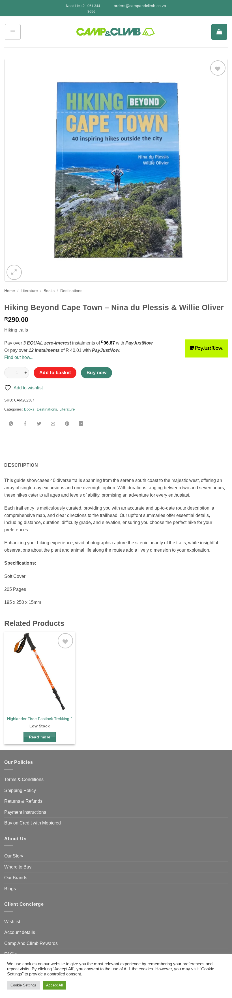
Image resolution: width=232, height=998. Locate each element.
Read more (40, 737)
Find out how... (18, 357)
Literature (29, 291)
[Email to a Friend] (53, 423)
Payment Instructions (25, 812)
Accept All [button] (54, 985)
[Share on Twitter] (39, 423)
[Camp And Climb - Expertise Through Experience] (116, 32)
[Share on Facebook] (25, 423)
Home (9, 291)
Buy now (96, 372)
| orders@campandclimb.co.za (138, 6)
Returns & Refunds (23, 801)
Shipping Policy (20, 790)
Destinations (71, 291)
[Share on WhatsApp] (11, 423)
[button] (13, 32)
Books (49, 291)
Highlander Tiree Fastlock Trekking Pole (42, 718)
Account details (19, 932)
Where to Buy (17, 867)
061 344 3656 (93, 8)
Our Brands (15, 877)
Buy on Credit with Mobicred (32, 823)
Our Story (13, 856)
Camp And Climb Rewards (31, 943)
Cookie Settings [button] (23, 985)
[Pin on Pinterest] (67, 423)
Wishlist (12, 921)
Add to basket (55, 372)
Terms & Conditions (24, 779)
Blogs (10, 888)
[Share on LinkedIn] (80, 423)
